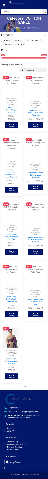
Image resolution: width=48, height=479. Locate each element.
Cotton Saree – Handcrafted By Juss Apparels (11, 299)
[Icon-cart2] (41, 4)
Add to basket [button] (11, 125)
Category (7, 35)
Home (9, 28)
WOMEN (17, 28)
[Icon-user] (27, 4)
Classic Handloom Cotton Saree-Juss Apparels (35, 112)
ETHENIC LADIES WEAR (13, 45)
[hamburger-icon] (3, 5)
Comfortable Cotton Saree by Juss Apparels (35, 175)
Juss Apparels (19, 475)
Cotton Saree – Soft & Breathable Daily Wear (11, 236)
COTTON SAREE (33, 41)
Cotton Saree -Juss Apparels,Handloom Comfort (35, 239)
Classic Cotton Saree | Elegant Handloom (11, 110)
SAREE (24, 28)
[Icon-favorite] (34, 4)
